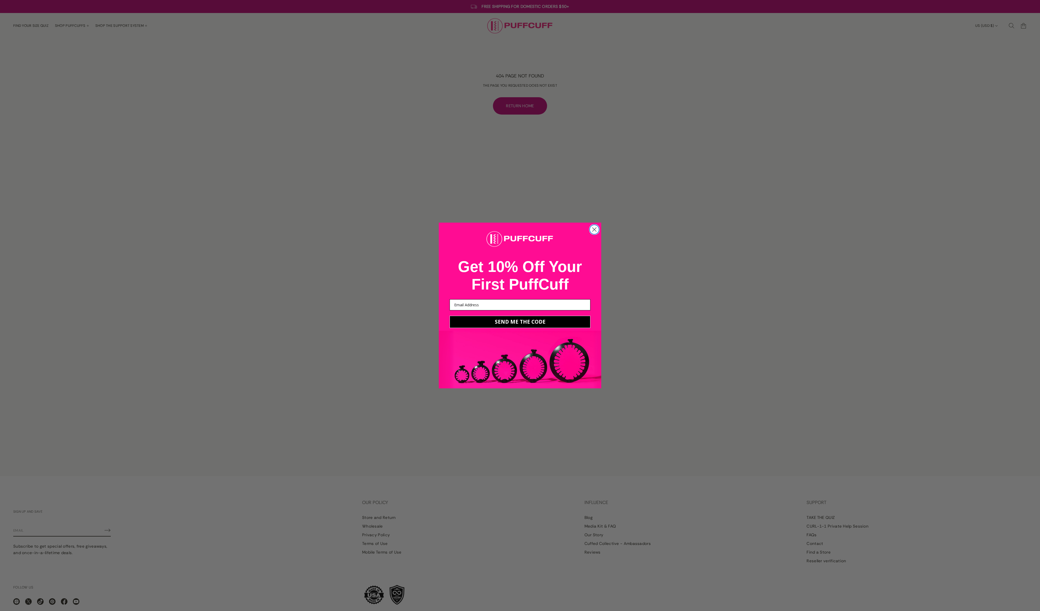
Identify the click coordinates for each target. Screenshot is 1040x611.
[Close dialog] (594, 229)
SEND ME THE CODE (520, 321)
